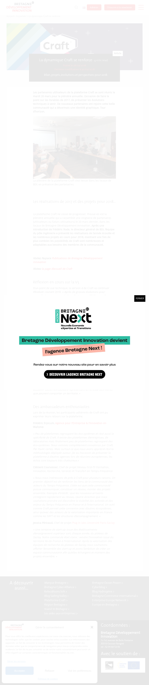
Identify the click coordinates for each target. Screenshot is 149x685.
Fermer (140, 298)
